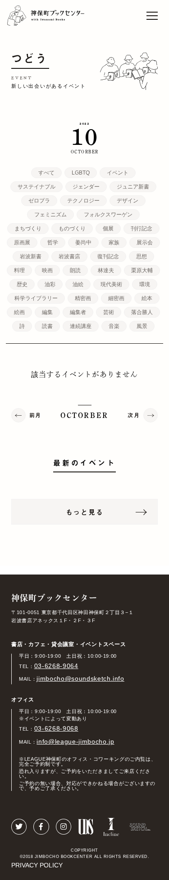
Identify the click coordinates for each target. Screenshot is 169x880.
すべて (46, 173)
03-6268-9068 (56, 728)
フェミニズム (50, 214)
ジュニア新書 (133, 187)
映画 (47, 270)
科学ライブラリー (36, 298)
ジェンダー (86, 187)
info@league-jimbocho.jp (75, 741)
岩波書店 (69, 256)
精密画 (83, 298)
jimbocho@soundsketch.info (80, 678)
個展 (108, 228)
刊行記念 (141, 228)
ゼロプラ (39, 201)
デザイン (127, 201)
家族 (114, 242)
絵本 (147, 298)
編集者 (78, 312)
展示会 (145, 242)
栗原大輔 (142, 270)
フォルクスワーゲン (108, 214)
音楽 (114, 326)
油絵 (78, 284)
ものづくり (72, 228)
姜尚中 (83, 242)
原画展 (22, 242)
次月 (134, 415)
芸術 (108, 312)
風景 (142, 326)
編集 (47, 312)
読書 (47, 326)
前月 (35, 415)
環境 (144, 284)
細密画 (116, 298)
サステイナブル (36, 187)
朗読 (75, 270)
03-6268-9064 (56, 665)
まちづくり (27, 228)
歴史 (22, 284)
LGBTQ (81, 173)
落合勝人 (142, 312)
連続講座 (80, 326)
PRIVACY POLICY (37, 865)
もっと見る (85, 512)
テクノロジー (83, 201)
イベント (117, 173)
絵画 (19, 312)
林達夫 (106, 270)
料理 (19, 270)
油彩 (50, 284)
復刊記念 (108, 256)
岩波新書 (30, 256)
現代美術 (111, 284)
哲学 (52, 242)
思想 (141, 256)
